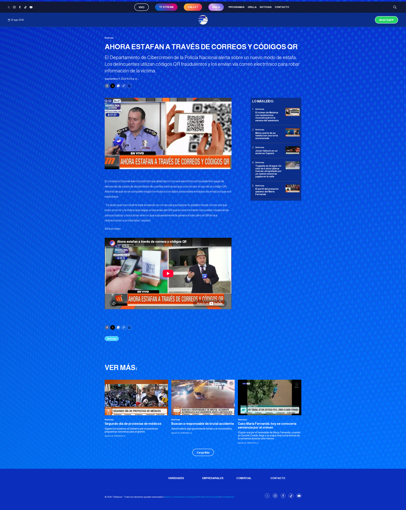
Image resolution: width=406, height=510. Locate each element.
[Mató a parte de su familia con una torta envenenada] (292, 132)
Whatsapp (386, 20)
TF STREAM (166, 7)
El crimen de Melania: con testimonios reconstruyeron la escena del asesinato (267, 116)
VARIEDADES (176, 478)
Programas (237, 7)
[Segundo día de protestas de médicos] (136, 397)
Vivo (141, 7)
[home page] (203, 20)
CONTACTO (282, 7)
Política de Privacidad (209, 497)
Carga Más (203, 452)
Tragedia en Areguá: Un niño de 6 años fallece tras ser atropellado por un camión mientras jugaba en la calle (268, 171)
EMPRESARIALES (212, 478)
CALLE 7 (193, 7)
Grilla (252, 7)
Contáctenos (227, 497)
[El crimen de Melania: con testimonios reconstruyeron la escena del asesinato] (292, 112)
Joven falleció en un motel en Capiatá (266, 152)
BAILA (216, 7)
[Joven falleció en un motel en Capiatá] (292, 150)
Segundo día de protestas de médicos (133, 423)
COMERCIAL (244, 478)
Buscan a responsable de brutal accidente (202, 423)
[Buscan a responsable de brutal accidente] (203, 397)
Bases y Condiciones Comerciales (181, 497)
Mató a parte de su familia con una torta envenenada (266, 136)
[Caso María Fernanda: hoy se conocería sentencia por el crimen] (269, 397)
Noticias (266, 7)
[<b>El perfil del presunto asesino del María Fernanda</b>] (292, 188)
